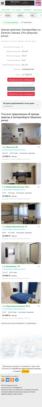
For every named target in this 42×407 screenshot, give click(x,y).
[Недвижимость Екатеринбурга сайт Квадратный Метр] (38, 3)
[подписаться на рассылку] (3, 379)
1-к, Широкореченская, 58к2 (15, 186)
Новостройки (5, 10)
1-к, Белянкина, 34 (11, 266)
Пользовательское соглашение (21, 390)
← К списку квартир (10, 22)
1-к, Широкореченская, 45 (14, 226)
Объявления (27, 10)
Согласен (25, 371)
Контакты (20, 394)
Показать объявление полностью (21, 89)
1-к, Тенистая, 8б (10, 147)
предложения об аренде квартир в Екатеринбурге (20, 115)
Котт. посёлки (16, 10)
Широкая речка (19, 150)
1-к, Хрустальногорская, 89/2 (16, 306)
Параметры (27, 22)
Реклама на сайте (6, 390)
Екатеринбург (7, 150)
